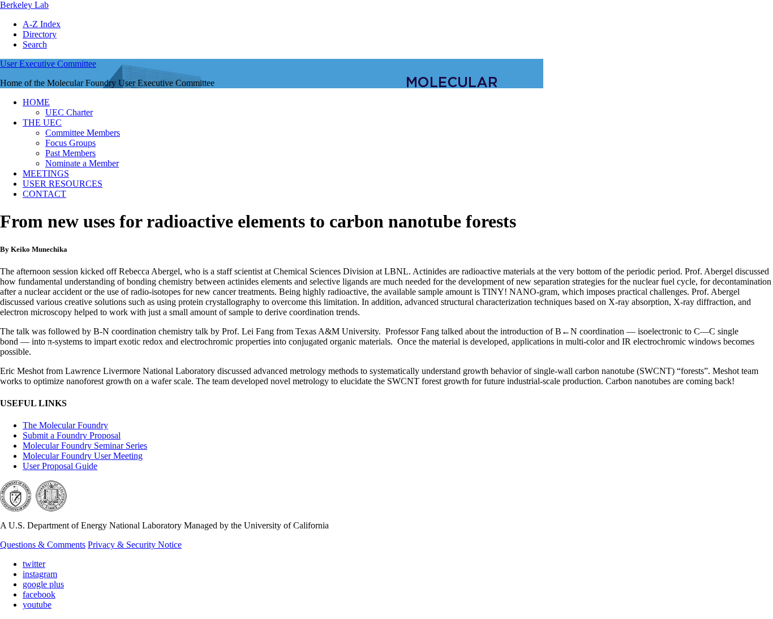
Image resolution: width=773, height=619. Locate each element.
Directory (40, 34)
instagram (40, 574)
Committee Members (82, 132)
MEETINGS (46, 173)
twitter (34, 564)
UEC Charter (69, 112)
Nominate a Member (82, 163)
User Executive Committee (48, 63)
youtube (37, 604)
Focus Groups (70, 143)
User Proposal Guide (60, 466)
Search (35, 44)
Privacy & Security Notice (135, 544)
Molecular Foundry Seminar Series (85, 445)
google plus (43, 584)
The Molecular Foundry (65, 425)
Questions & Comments (42, 544)
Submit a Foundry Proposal (72, 435)
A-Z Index (42, 24)
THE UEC (42, 122)
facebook (39, 594)
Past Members (70, 153)
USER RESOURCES (62, 183)
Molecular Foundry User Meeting (83, 456)
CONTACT (44, 194)
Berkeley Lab (24, 5)
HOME (36, 102)
